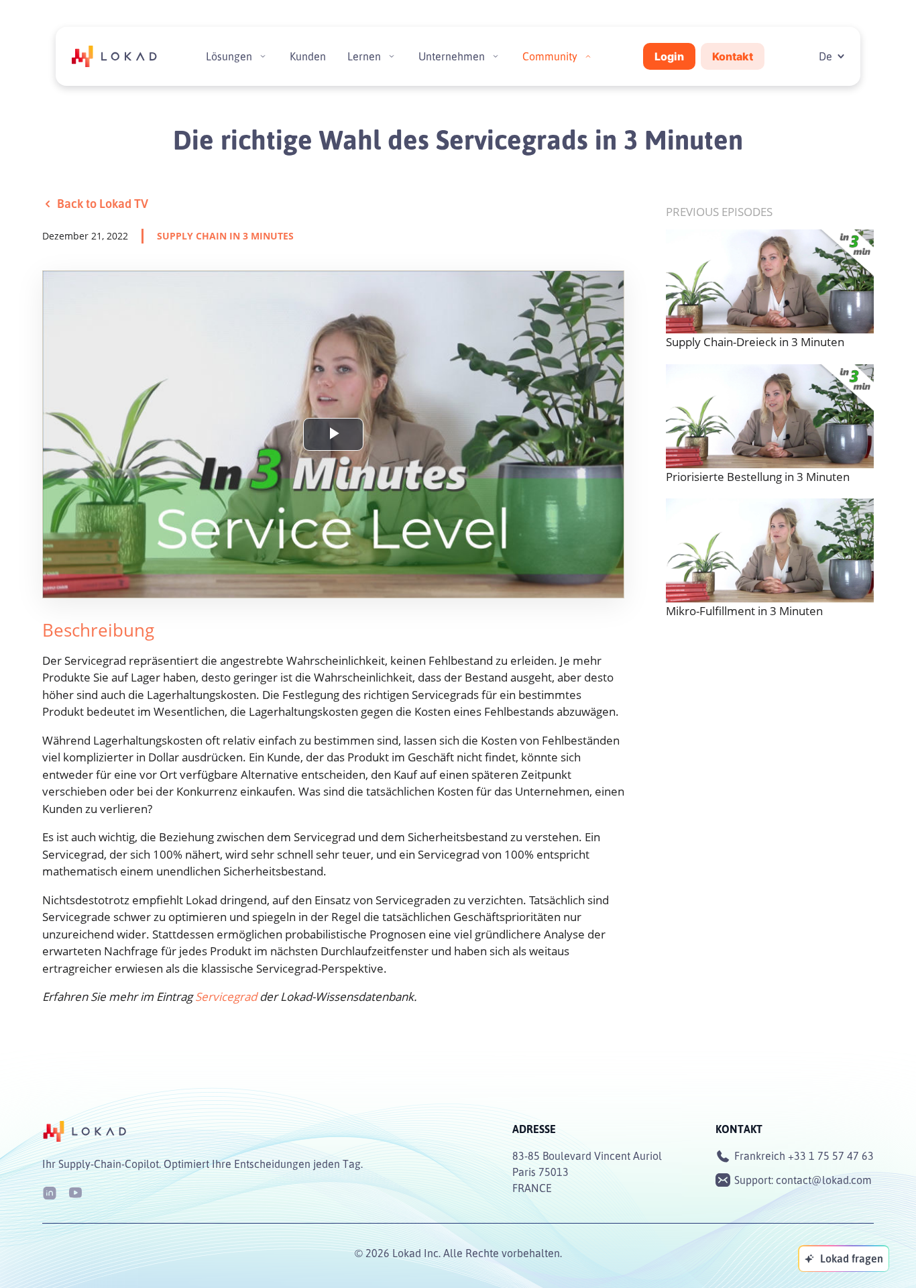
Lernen (364, 56)
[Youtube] (75, 1191)
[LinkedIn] (49, 1191)
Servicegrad (226, 996)
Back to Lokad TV (102, 203)
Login (669, 56)
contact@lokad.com (824, 1180)
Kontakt (732, 56)
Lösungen (229, 56)
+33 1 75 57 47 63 (831, 1156)
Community (549, 56)
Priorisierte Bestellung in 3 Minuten (758, 476)
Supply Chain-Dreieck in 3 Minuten (755, 342)
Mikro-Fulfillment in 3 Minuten (744, 611)
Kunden (308, 56)
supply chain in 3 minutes (225, 235)
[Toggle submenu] (262, 56)
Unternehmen (451, 56)
